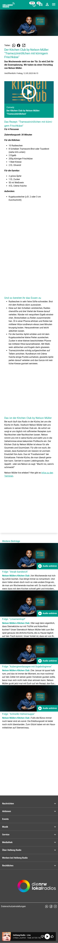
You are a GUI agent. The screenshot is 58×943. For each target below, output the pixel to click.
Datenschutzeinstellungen (13, 906)
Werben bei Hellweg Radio (15, 858)
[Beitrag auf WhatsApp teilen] (13, 45)
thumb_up (52, 936)
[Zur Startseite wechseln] (8, 5)
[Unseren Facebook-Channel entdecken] (51, 906)
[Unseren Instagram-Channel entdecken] (55, 906)
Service (5, 834)
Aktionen (6, 811)
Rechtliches (7, 865)
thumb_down (42, 936)
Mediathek (7, 842)
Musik (5, 827)
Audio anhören (47, 566)
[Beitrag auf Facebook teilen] (18, 45)
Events (5, 819)
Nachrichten (8, 803)
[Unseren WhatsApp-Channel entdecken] (46, 906)
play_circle (47, 936)
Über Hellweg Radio (11, 850)
